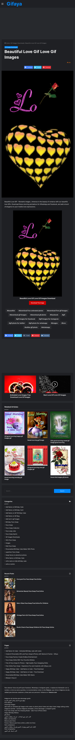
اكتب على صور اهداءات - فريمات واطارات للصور (17, 717)
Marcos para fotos (10, 721)
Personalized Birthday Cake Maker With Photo (20, 549)
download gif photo (38, 315)
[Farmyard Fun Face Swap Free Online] (9, 583)
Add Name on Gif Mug (12, 516)
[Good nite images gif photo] (60, 460)
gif (64, 315)
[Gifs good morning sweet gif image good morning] (60, 425)
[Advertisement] (37, 23)
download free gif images (57, 311)
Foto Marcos (8, 702)
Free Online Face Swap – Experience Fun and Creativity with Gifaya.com (28, 666)
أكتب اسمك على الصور (10, 731)
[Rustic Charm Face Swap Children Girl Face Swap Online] (9, 631)
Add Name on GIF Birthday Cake (16, 513)
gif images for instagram (49, 319)
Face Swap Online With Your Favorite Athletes (20, 660)
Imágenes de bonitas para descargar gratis (17, 698)
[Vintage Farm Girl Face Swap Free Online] (9, 619)
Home (8, 43)
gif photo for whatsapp (38, 323)
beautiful (11, 311)
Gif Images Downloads (17, 43)
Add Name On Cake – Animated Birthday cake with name (23, 651)
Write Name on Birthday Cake (15, 558)
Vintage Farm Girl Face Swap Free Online (30, 615)
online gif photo (32, 327)
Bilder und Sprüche (10, 719)
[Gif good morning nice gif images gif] (37, 456)
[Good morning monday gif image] (14, 461)
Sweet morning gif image (35, 440)
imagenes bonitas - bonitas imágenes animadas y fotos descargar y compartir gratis (30, 708)
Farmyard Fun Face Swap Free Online (29, 579)
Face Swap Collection (12, 528)
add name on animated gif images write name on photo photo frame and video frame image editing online (36, 706)
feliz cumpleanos (9, 725)
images (55, 323)
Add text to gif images (12, 519)
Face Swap (9, 525)
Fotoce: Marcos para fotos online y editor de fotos (19, 723)
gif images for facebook (26, 319)
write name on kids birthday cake (16, 561)
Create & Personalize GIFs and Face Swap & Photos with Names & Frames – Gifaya (32, 654)
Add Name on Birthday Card (14, 510)
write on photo (10, 564)
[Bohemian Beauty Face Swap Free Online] (9, 595)
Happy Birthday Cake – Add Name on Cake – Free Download (25, 669)
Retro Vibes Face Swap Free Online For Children (32, 603)
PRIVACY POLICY (11, 678)
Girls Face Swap (11, 540)
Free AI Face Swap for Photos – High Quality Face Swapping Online (27, 663)
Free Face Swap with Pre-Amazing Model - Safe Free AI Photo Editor (25, 710)
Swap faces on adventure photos (16, 555)
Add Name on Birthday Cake (14, 507)
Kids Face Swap (11, 546)
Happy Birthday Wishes (11, 712)
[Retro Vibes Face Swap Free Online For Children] (9, 607)
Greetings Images (9, 704)
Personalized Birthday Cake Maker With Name (20, 675)
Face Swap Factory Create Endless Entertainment (21, 657)
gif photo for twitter (17, 323)
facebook (54, 315)
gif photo (7, 714)
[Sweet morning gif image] (37, 425)
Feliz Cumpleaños (9, 729)
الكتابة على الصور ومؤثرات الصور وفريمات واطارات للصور (20, 727)
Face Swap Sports (11, 534)
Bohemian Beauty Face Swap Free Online (30, 591)
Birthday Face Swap (12, 522)
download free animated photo (31, 311)
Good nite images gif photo (59, 477)
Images (8, 543)
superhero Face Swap (12, 552)
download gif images (18, 315)
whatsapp (46, 327)
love (64, 323)
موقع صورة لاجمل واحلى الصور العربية (14, 700)
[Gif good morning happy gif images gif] (14, 423)
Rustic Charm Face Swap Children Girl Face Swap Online (35, 627)
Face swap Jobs (11, 531)
